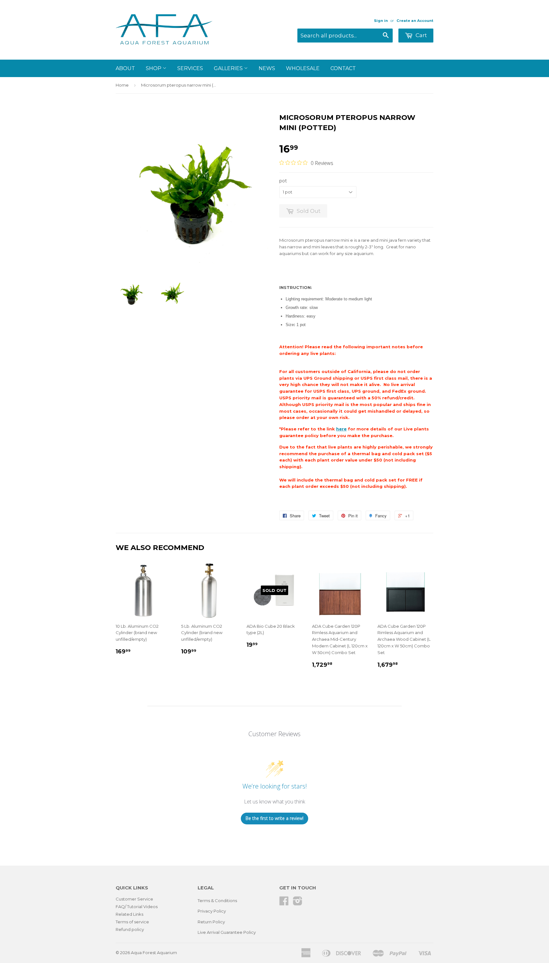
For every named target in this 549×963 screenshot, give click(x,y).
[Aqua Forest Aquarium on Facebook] (284, 903)
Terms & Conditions (217, 900)
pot (283, 181)
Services (190, 68)
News (267, 68)
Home (122, 85)
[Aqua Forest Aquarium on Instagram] (297, 903)
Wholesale (303, 68)
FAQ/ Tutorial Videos (137, 906)
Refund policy (130, 929)
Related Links (129, 914)
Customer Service (134, 898)
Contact (343, 68)
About (125, 68)
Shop (154, 68)
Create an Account (414, 20)
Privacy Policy (212, 911)
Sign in (381, 20)
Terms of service (132, 921)
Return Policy (211, 921)
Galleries (229, 68)
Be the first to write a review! (274, 818)
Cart (420, 35)
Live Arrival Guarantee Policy (227, 932)
